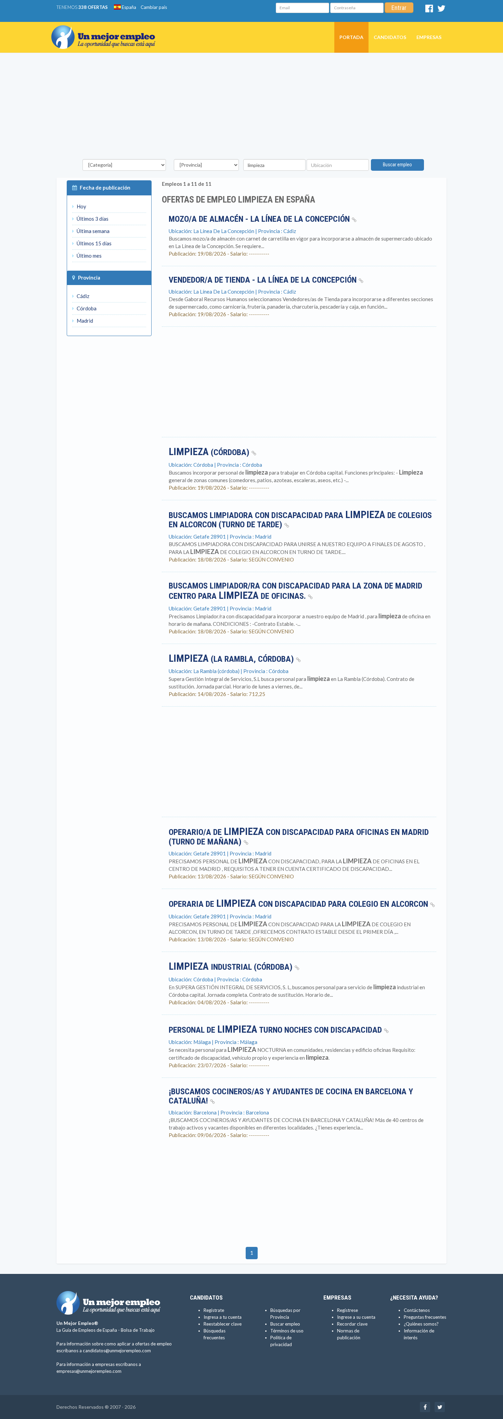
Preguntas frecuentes (425, 1317)
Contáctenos (417, 1310)
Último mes (89, 256)
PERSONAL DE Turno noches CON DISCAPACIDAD (276, 1030)
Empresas (428, 37)
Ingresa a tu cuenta (223, 1317)
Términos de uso (287, 1330)
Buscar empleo (397, 164)
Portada (351, 37)
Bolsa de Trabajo (138, 1330)
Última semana (92, 231)
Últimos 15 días (94, 243)
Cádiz (82, 296)
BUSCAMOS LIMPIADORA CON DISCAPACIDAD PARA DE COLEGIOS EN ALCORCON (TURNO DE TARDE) (300, 520)
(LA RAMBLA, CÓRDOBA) (232, 659)
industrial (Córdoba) (232, 967)
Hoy (81, 206)
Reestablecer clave (223, 1324)
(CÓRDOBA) (210, 452)
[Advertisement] (251, 108)
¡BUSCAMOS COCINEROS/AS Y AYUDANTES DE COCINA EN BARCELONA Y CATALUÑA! (291, 1096)
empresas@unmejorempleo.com (88, 1371)
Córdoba (86, 308)
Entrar (399, 7)
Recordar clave (352, 1324)
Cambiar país (154, 7)
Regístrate (214, 1310)
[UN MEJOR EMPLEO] (105, 30)
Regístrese (347, 1310)
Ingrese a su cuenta (356, 1317)
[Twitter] (441, 10)
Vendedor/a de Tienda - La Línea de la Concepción (264, 280)
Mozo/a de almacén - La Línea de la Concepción (260, 219)
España (128, 7)
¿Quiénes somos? (421, 1324)
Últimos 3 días (92, 219)
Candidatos (390, 37)
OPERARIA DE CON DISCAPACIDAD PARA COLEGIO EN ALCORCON (299, 904)
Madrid (84, 321)
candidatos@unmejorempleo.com (117, 1350)
